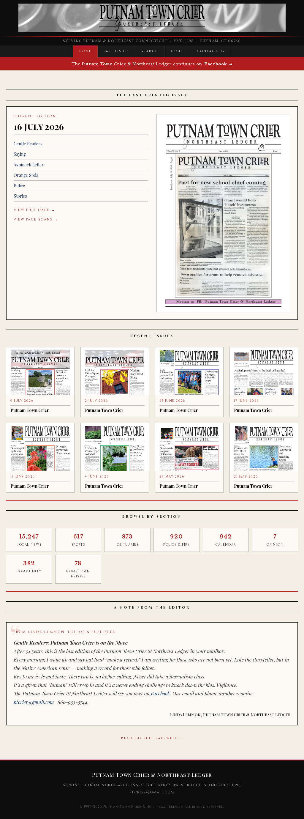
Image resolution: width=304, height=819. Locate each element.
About (177, 51)
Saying (20, 154)
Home (85, 51)
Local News (29, 540)
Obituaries (127, 540)
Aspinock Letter (29, 165)
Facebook (160, 693)
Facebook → (218, 64)
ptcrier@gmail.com (34, 702)
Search (149, 51)
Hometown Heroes (78, 569)
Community (29, 567)
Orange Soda (26, 175)
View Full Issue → (34, 210)
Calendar (226, 540)
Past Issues (116, 51)
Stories (20, 196)
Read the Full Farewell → (152, 738)
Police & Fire (176, 540)
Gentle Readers (28, 144)
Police (19, 185)
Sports (78, 540)
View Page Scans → (36, 219)
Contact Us (211, 51)
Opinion (275, 540)
